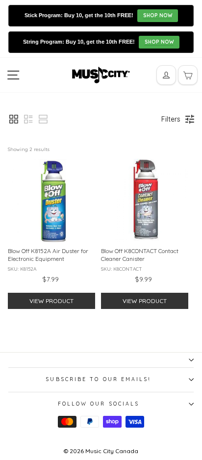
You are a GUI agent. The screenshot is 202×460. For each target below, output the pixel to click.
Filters (170, 119)
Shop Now (157, 15)
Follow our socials (99, 404)
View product (51, 301)
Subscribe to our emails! (98, 379)
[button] (14, 119)
